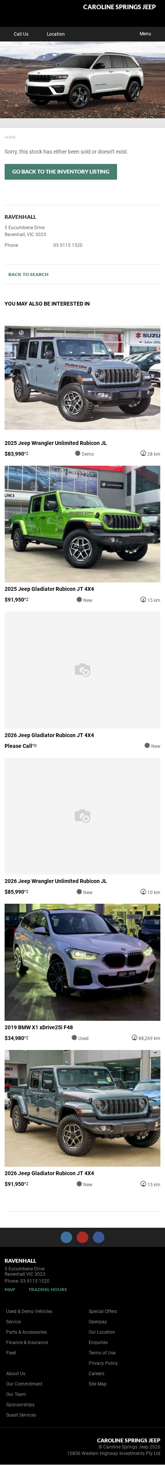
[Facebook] (3, 136)
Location (56, 34)
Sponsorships (20, 1404)
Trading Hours (47, 1289)
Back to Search (28, 274)
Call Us (21, 34)
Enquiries (98, 1342)
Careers (96, 1373)
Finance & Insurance (27, 1342)
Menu (145, 33)
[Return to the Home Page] (19, 1448)
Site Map (98, 1384)
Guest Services (21, 1415)
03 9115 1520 (67, 245)
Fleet (11, 1353)
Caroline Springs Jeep (119, 7)
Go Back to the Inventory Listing (60, 171)
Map (10, 1289)
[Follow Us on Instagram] (66, 1237)
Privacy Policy (103, 1363)
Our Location (102, 1332)
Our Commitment (24, 1384)
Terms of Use (102, 1353)
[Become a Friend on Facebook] (98, 1237)
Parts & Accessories (26, 1332)
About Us (15, 1373)
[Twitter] (10, 136)
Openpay (98, 1321)
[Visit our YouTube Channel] (82, 1237)
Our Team (16, 1394)
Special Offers (103, 1311)
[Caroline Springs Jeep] (25, 13)
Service (13, 1321)
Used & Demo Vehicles (29, 1311)
